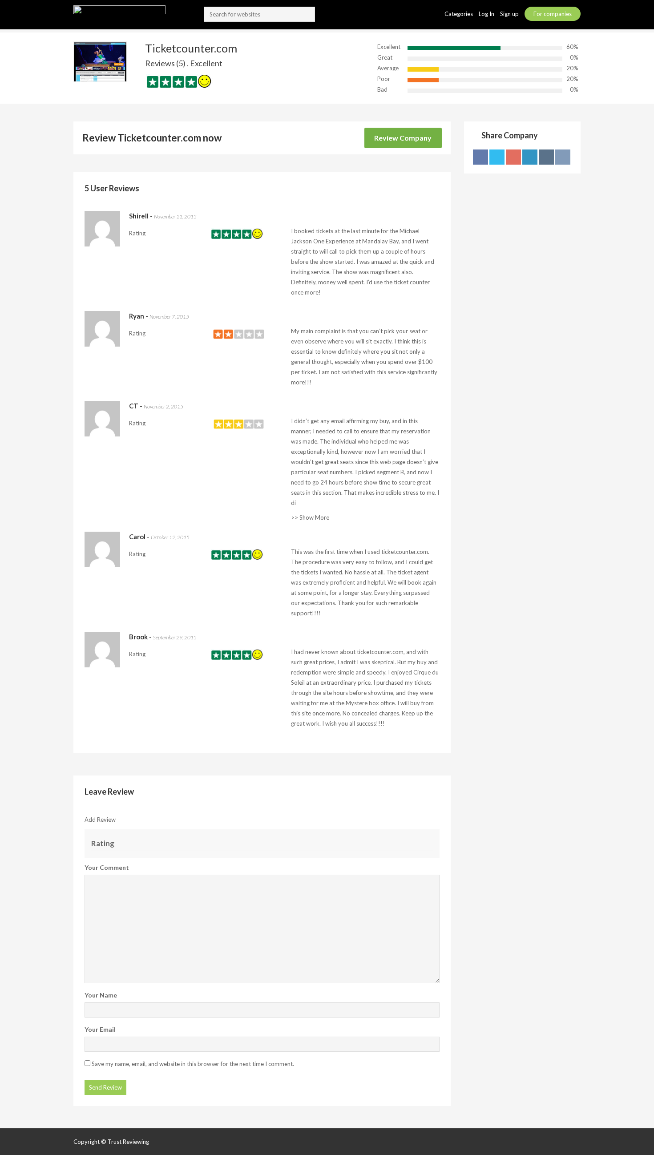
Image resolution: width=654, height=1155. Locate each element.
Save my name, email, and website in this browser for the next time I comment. (193, 1063)
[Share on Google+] (513, 157)
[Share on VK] (562, 157)
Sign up (510, 13)
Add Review (100, 819)
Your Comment (107, 867)
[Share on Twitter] (497, 157)
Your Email (100, 1029)
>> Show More (310, 517)
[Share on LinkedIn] (529, 157)
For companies (552, 13)
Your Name (101, 995)
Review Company (403, 137)
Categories (459, 13)
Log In (487, 13)
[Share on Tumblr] (546, 157)
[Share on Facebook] (480, 157)
